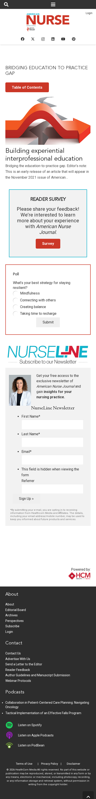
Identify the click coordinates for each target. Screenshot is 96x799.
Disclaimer (73, 763)
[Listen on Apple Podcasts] (11, 735)
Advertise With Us (17, 659)
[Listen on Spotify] (11, 725)
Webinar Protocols (18, 681)
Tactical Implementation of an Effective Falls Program (43, 713)
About (9, 604)
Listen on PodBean (31, 745)
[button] (6, 4)
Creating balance (33, 307)
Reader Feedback (17, 670)
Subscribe (12, 626)
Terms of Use (24, 763)
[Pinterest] (73, 39)
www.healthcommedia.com (70, 584)
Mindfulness (30, 293)
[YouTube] (63, 39)
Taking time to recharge (38, 313)
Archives (11, 615)
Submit (48, 322)
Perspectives (14, 621)
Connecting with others (38, 300)
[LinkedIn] (52, 39)
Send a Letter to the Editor (23, 664)
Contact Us (13, 653)
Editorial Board (15, 610)
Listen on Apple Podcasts (36, 735)
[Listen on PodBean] (11, 745)
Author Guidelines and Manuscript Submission (37, 675)
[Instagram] (43, 39)
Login (89, 13)
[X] (33, 39)
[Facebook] (22, 39)
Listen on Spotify (30, 725)
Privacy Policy (49, 763)
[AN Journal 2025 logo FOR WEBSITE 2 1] (48, 23)
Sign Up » (26, 499)
